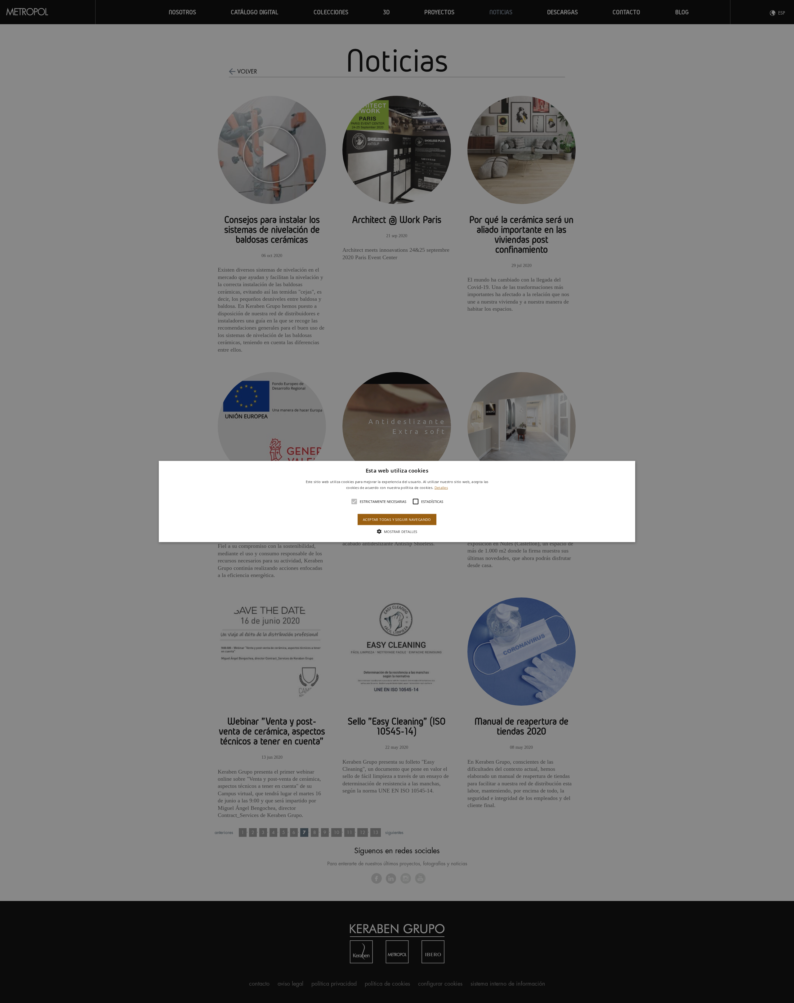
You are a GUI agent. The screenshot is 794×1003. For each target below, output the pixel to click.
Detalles (441, 487)
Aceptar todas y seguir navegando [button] (397, 519)
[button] (397, 501)
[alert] (397, 501)
